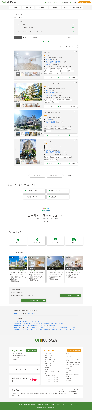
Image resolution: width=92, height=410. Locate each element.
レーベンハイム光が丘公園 (51, 83)
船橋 (19, 395)
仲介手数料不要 (63, 327)
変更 (73, 24)
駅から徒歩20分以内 (59, 323)
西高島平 (53, 121)
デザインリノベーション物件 (51, 377)
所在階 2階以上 (35, 327)
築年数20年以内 (17, 325)
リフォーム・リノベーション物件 (52, 372)
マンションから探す (49, 361)
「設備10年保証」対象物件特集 (73, 362)
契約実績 (15, 359)
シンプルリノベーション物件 (51, 379)
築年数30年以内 (34, 325)
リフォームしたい (19, 369)
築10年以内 (68, 368)
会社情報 (55, 7)
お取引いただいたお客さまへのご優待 (72, 7)
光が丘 (53, 92)
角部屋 (41, 327)
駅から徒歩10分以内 (38, 323)
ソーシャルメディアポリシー (73, 404)
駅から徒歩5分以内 (28, 323)
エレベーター (48, 327)
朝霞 (29, 313)
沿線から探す (48, 353)
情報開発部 (17, 393)
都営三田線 (48, 121)
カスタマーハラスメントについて (58, 404)
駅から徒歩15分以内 (48, 323)
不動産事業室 (23, 393)
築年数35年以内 (43, 325)
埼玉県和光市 (48, 90)
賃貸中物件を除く (54, 329)
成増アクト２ (47, 141)
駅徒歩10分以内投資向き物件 (72, 374)
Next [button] (41, 60)
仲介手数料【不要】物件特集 (72, 364)
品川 (28, 393)
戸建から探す (48, 363)
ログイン (85, 2)
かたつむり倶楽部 (73, 393)
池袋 (38, 393)
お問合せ (61, 77)
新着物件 (47, 367)
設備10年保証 (17, 329)
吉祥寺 (52, 393)
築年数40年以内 (52, 325)
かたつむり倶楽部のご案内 (51, 375)
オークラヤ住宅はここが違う (19, 355)
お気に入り (49, 2)
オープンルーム (48, 369)
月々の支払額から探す (50, 359)
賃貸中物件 (46, 329)
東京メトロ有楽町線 (50, 61)
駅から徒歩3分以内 (18, 323)
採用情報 (26, 404)
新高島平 (53, 122)
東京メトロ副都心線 (50, 62)
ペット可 (21, 327)
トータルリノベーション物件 (51, 381)
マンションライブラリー (74, 389)
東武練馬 (16, 313)
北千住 (46, 393)
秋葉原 (31, 393)
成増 (52, 64)
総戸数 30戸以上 (34, 329)
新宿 (50, 393)
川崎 (13, 395)
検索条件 (66, 2)
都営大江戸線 (48, 92)
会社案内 (21, 404)
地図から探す (48, 357)
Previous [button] (15, 60)
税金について (64, 393)
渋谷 (35, 393)
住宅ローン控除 (72, 327)
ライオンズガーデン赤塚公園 (52, 112)
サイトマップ (15, 404)
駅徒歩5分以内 (69, 372)
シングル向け (69, 378)
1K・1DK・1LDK (17, 321)
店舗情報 (41, 7)
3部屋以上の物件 (69, 366)
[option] (28, 61)
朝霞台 (33, 313)
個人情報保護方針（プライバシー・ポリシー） (39, 404)
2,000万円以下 (69, 370)
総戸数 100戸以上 (25, 329)
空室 (41, 329)
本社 (13, 393)
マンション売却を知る (18, 353)
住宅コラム (63, 389)
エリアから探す (48, 355)
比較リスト (58, 2)
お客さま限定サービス (74, 391)
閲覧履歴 (74, 2)
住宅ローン (63, 391)
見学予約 (50, 77)
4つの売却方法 (16, 357)
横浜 (56, 393)
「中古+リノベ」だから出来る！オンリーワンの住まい (73, 354)
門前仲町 (42, 393)
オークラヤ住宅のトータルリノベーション (68, 329)
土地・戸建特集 (69, 357)
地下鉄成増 (57, 61)
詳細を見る (73, 77)
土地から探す (48, 365)
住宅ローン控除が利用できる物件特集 (73, 359)
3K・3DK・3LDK (36, 321)
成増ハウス (47, 52)
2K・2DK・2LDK (26, 321)
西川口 (16, 395)
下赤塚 (21, 313)
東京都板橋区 (48, 59)
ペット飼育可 (69, 380)
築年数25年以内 (26, 325)
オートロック (27, 327)
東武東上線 (48, 64)
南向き (15, 327)
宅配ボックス (55, 327)
